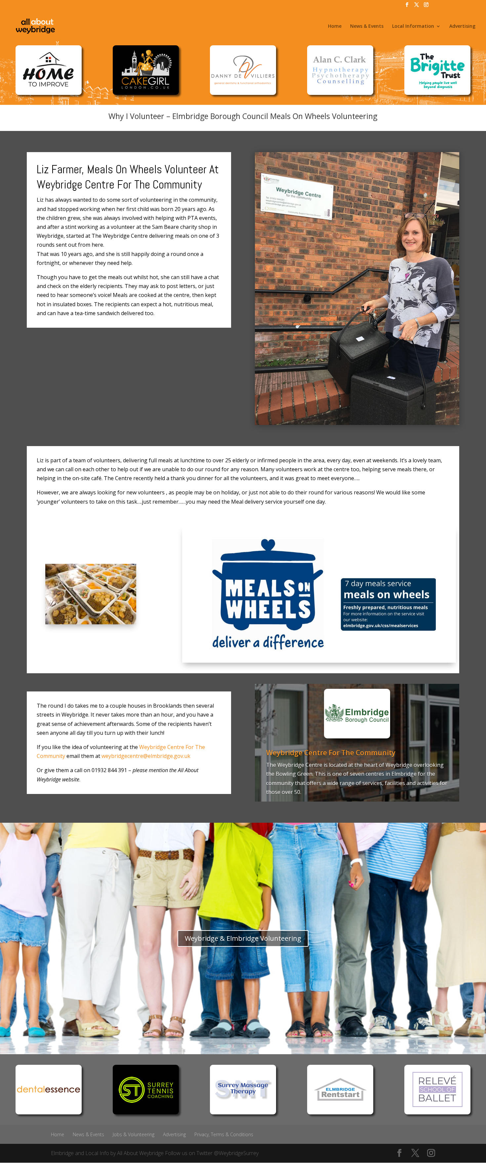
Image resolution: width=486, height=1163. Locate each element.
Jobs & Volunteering (133, 1134)
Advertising (462, 26)
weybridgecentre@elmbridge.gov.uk (145, 756)
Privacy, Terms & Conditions (223, 1134)
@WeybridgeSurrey (236, 1153)
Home (335, 26)
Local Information (413, 26)
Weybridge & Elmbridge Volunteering (243, 938)
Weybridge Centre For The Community (330, 752)
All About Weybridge (140, 1153)
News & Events (367, 26)
